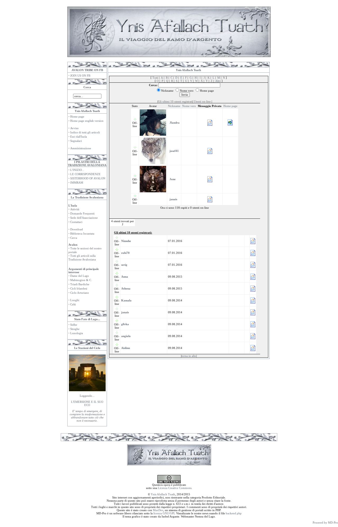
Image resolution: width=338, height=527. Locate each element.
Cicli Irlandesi (78, 288)
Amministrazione (80, 148)
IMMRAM (76, 182)
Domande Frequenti (82, 213)
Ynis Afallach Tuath (163, 494)
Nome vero (189, 106)
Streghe (74, 328)
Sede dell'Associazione (84, 217)
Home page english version (87, 120)
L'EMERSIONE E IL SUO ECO (87, 403)
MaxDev (158, 510)
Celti (73, 304)
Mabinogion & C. (81, 280)
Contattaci (76, 221)
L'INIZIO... (77, 169)
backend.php (234, 513)
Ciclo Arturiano (79, 292)
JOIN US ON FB (80, 75)
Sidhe (73, 324)
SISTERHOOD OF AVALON (87, 178)
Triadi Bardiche (79, 284)
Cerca (73, 237)
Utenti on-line (202, 101)
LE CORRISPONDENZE (85, 174)
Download (76, 229)
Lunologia (76, 333)
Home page (77, 116)
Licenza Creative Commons (174, 487)
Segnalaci (76, 140)
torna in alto (188, 355)
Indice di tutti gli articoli (85, 132)
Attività (74, 209)
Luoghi (74, 300)
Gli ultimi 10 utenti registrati (175, 101)
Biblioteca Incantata (82, 233)
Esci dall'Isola (78, 136)
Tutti (155, 77)
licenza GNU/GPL (164, 513)
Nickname (174, 106)
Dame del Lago (79, 275)
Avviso (74, 128)
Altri (218, 80)
